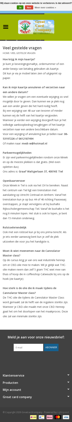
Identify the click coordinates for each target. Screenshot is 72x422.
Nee (29, 7)
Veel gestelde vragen (23, 53)
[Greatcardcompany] (41, 26)
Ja (20, 7)
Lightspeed (63, 412)
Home (6, 53)
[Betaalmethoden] (33, 416)
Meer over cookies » (45, 7)
